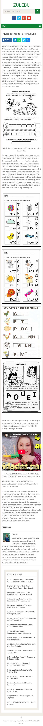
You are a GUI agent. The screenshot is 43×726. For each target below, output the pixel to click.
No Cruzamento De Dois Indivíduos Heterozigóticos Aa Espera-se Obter (20, 580)
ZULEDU (21, 5)
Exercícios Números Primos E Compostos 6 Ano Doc (18, 664)
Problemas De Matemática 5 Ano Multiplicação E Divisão (19, 606)
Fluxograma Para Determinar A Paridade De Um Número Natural (19, 593)
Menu (4, 26)
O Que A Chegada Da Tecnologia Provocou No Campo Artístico (19, 600)
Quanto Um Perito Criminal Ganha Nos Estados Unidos (20, 626)
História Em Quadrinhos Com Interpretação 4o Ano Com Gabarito (20, 587)
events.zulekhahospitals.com (13, 721)
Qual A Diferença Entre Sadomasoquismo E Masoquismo (20, 632)
